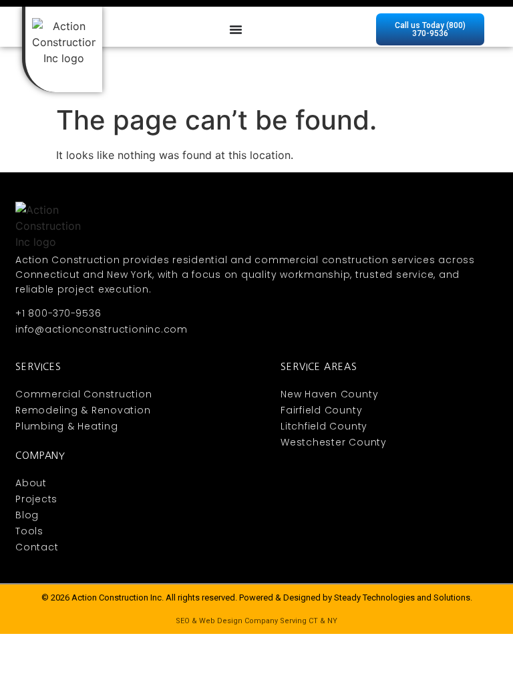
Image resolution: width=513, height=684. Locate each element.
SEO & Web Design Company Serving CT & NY (256, 621)
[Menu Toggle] (235, 29)
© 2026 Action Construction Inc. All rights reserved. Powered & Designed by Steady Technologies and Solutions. (256, 597)
